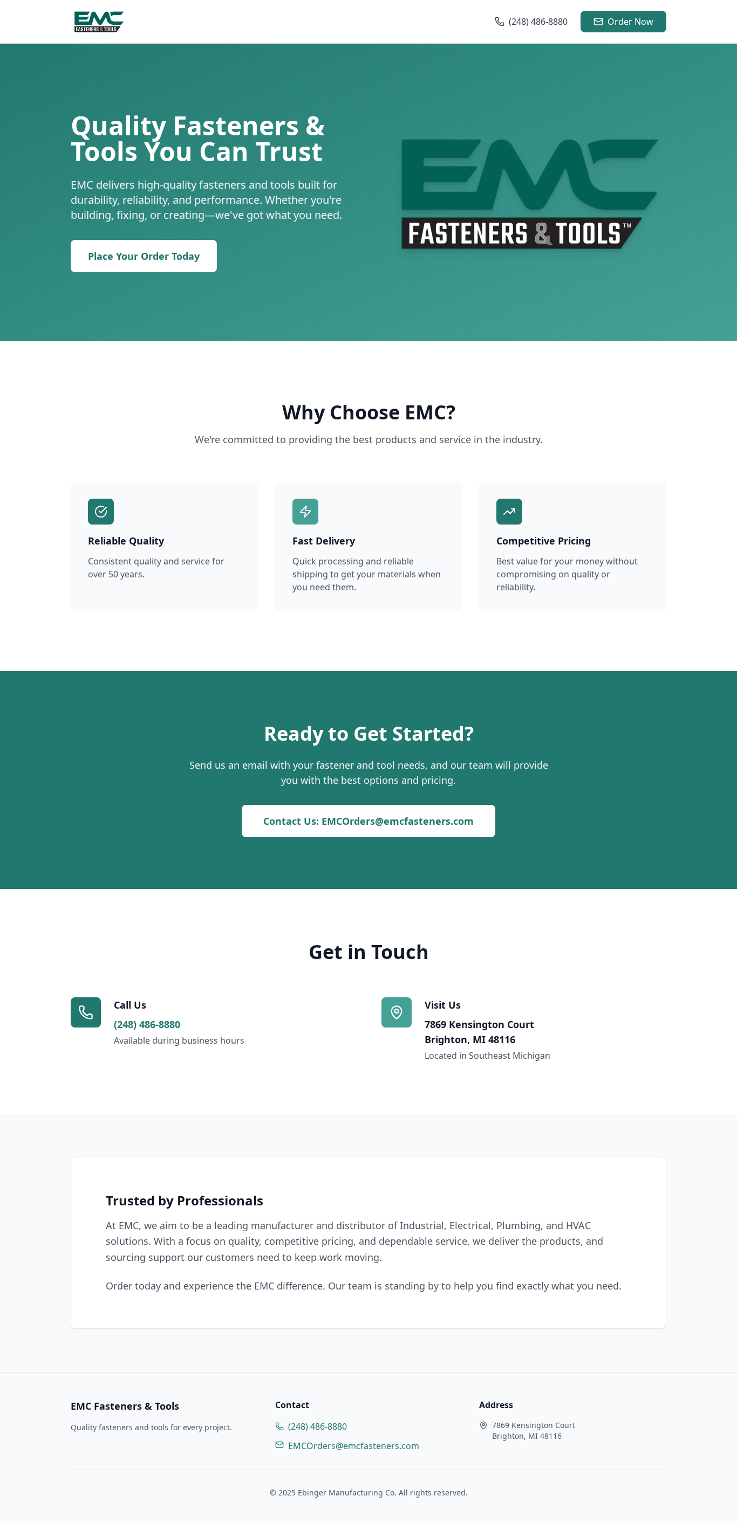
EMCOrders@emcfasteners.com (353, 1446)
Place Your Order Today (144, 256)
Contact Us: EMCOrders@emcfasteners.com (368, 821)
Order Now (630, 21)
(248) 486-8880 (538, 21)
